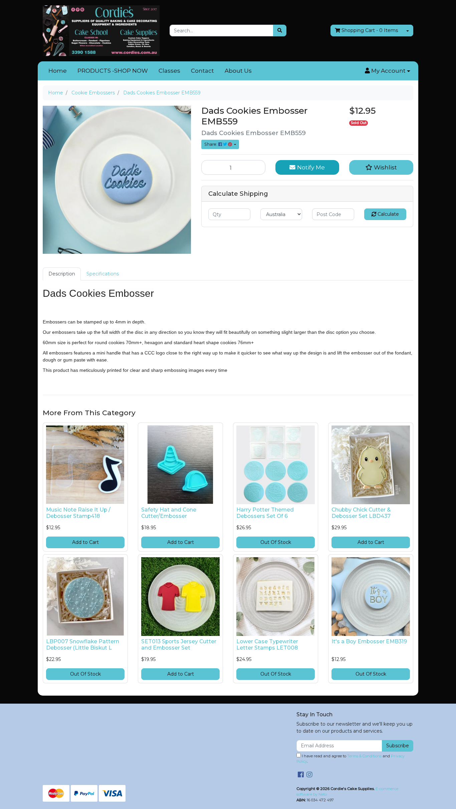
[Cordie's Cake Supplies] (101, 30)
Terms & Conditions (364, 756)
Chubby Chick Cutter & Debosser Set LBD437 (361, 513)
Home (57, 70)
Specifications (102, 274)
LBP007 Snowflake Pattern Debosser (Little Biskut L (82, 644)
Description (61, 274)
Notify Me (310, 167)
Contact (202, 70)
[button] (387, 71)
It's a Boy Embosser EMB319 (369, 641)
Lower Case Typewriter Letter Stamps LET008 (267, 644)
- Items (369, 30)
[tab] (62, 273)
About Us (238, 70)
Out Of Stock (275, 542)
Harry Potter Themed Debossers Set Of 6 (265, 513)
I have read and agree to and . (350, 759)
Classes (169, 70)
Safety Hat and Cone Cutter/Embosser (168, 513)
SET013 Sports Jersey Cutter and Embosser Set (178, 644)
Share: (211, 144)
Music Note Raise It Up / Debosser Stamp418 (78, 513)
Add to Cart (85, 542)
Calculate (387, 214)
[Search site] (279, 30)
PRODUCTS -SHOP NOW (112, 70)
